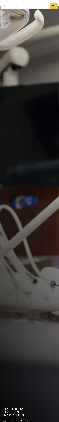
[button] (13, 5)
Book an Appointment (54, 6)
